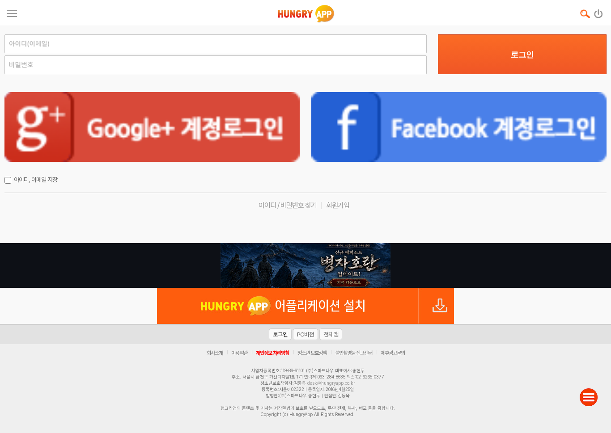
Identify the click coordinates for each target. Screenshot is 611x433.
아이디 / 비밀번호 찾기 (288, 205)
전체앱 (330, 334)
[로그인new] (598, 11)
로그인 (522, 54)
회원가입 (337, 205)
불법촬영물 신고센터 (353, 353)
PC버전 (305, 334)
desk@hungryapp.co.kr (331, 383)
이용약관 (239, 353)
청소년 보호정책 (312, 353)
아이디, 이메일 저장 (35, 179)
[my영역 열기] (12, 12)
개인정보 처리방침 (272, 353)
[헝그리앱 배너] (305, 265)
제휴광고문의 (393, 353)
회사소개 (215, 353)
